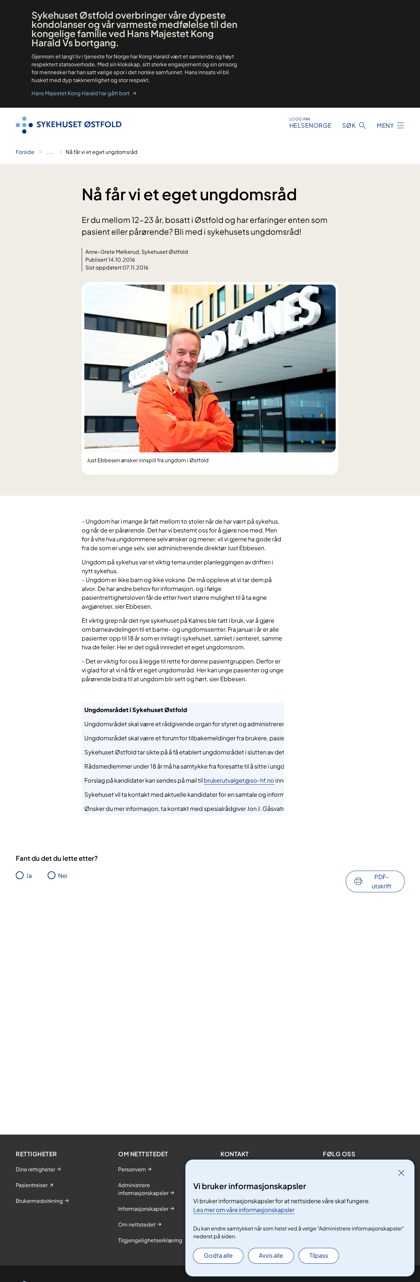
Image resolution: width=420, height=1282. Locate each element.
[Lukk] (401, 1172)
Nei (62, 875)
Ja (29, 875)
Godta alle (218, 1255)
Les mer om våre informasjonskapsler (244, 1209)
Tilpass (318, 1255)
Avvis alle (271, 1255)
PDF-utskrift (381, 881)
